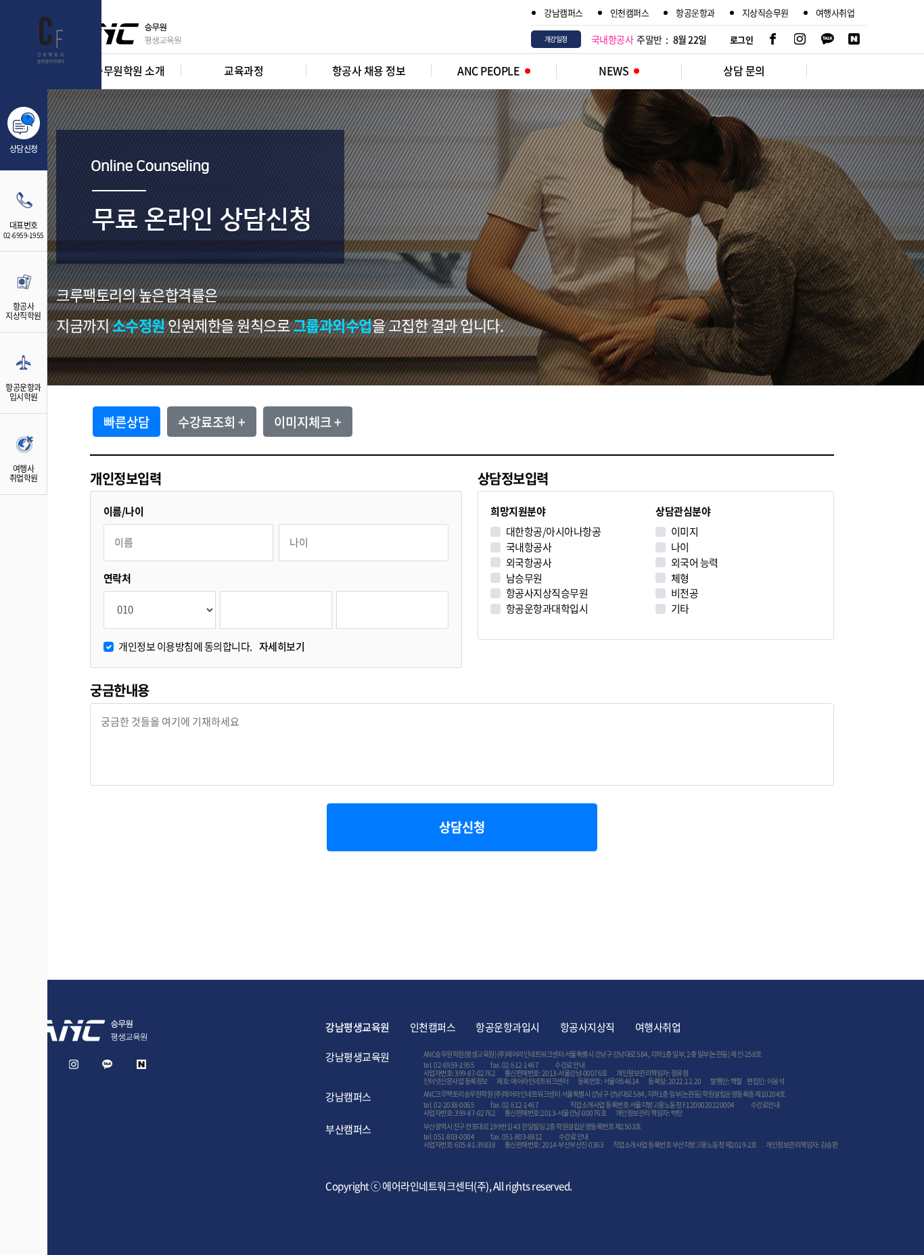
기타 (680, 609)
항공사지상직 (587, 1027)
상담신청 (462, 827)
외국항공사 (529, 563)
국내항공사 (529, 547)
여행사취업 (835, 12)
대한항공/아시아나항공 (553, 532)
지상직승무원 (765, 12)
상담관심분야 (682, 511)
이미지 (685, 532)
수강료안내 (765, 1104)
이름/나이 (123, 511)
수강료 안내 (569, 1065)
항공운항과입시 (508, 1027)
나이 (680, 547)
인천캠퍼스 (629, 12)
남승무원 (524, 578)
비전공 (685, 593)
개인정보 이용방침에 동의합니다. (211, 647)
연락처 (117, 578)
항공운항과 (695, 12)
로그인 (742, 39)
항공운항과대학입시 (547, 609)
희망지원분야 (517, 511)
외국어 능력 (694, 563)
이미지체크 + (308, 421)
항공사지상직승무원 (547, 593)
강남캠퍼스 (563, 12)
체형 (680, 578)
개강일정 (556, 39)
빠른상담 (126, 421)
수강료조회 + (212, 421)
